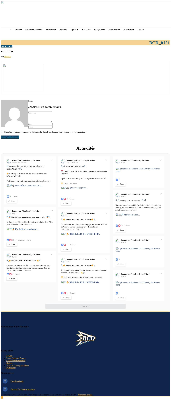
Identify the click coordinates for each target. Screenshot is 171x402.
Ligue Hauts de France (16, 358)
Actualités (86, 30)
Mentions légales (85, 395)
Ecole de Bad (114, 30)
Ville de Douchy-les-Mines (17, 365)
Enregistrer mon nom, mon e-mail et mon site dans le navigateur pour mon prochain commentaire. (45, 132)
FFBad (9, 356)
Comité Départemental (15, 360)
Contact (141, 30)
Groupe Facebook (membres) (23, 389)
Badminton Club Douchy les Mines (26, 160)
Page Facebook (17, 381)
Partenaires (128, 30)
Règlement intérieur (33, 30)
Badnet (9, 363)
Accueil (18, 30)
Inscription (50, 30)
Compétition (99, 30)
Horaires (62, 30)
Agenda (74, 30)
